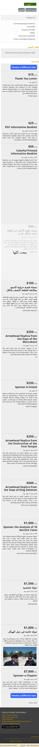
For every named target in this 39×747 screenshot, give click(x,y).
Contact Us (35, 736)
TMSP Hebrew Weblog (10, 717)
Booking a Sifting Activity (11, 723)
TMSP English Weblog (9, 715)
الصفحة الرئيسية (31, 10)
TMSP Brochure (7, 719)
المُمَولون (21, 10)
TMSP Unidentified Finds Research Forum (16, 721)
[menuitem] (30, 4)
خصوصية (19, 741)
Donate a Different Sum (24, 67)
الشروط (12, 741)
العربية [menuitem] (29, 4)
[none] (30, 4)
